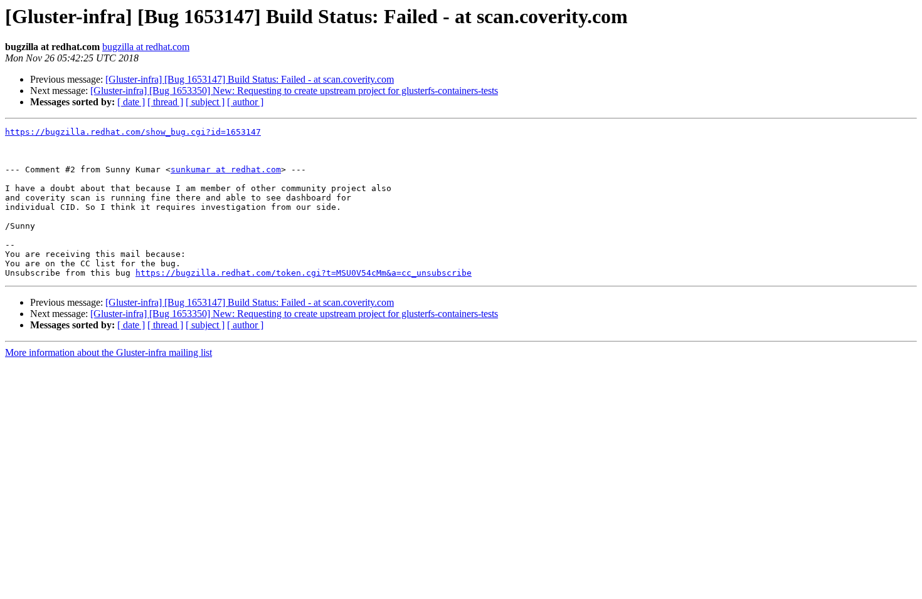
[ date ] (131, 101)
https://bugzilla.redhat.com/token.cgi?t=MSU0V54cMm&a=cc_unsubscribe (303, 273)
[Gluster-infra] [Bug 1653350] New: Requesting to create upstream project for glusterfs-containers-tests (294, 90)
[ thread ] (165, 101)
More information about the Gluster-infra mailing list (108, 352)
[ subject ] (205, 101)
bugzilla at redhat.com (145, 46)
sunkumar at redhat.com (226, 169)
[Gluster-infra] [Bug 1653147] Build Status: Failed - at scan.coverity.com (249, 79)
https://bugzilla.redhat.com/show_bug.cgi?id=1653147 (133, 132)
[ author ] (245, 101)
